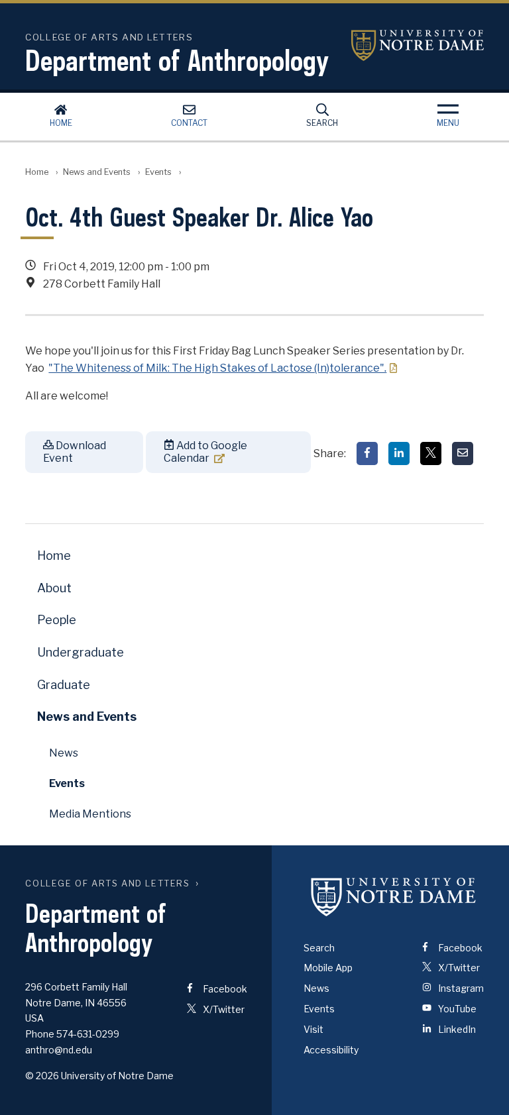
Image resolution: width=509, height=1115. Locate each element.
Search (322, 123)
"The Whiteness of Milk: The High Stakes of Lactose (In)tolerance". (217, 368)
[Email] (462, 453)
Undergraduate (80, 652)
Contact (189, 123)
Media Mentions (90, 814)
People (56, 620)
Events (158, 172)
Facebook (224, 988)
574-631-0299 (87, 1033)
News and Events (97, 172)
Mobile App (328, 967)
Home (61, 123)
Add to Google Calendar (205, 451)
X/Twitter (223, 1009)
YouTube (456, 1008)
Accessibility (331, 1049)
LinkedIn (456, 1029)
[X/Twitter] (430, 453)
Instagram (460, 988)
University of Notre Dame (417, 45)
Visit (313, 1029)
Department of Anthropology (177, 60)
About (54, 588)
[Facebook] (367, 453)
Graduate (63, 685)
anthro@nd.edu (58, 1049)
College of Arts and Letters (107, 883)
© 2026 (42, 1075)
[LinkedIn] (399, 453)
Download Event (74, 451)
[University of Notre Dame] (394, 897)
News (63, 753)
